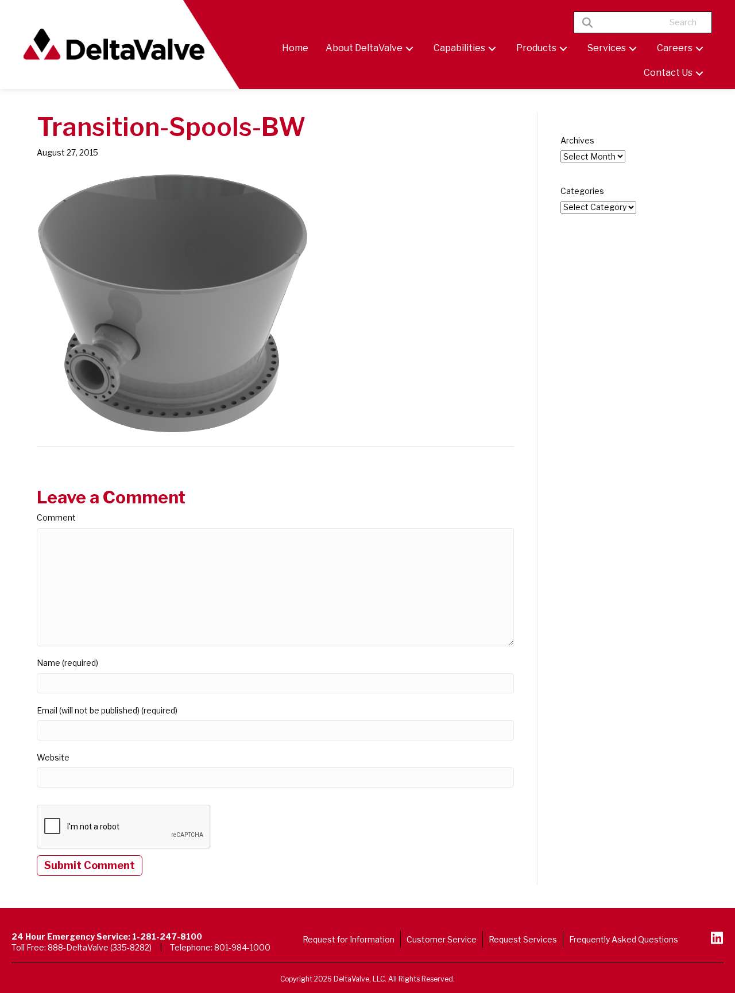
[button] (409, 48)
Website (53, 757)
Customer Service (442, 939)
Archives (577, 140)
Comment (56, 517)
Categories (582, 191)
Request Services (523, 939)
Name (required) (67, 663)
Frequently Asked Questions (623, 939)
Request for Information (348, 939)
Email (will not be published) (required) (107, 710)
